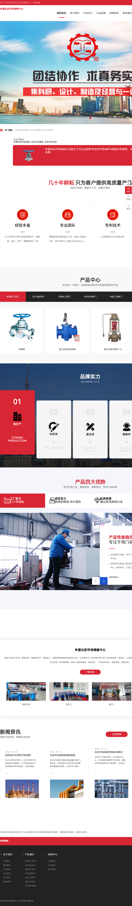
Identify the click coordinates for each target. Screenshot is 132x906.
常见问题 (51, 869)
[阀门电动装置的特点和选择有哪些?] (22, 794)
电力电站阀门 (38, 296)
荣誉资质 (6, 882)
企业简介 (6, 861)
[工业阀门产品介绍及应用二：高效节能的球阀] (111, 786)
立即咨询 (113, 577)
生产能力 (6, 873)
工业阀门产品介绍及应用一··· (65, 752)
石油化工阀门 (64, 296)
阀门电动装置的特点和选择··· (20, 752)
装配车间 (26, 704)
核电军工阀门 (13, 296)
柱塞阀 (22, 349)
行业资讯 (51, 865)
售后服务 (6, 865)
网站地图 (36, 3)
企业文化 (6, 869)
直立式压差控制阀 (67, 349)
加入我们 (6, 878)
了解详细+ (90, 672)
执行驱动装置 (30, 886)
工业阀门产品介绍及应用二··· (110, 752)
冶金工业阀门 (116, 296)
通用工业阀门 (30, 882)
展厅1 (111, 704)
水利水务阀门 (90, 296)
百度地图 (30, 901)
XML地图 (22, 901)
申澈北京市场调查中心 (11, 8)
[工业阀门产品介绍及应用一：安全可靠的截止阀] (67, 787)
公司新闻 (116, 734)
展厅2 (69, 704)
